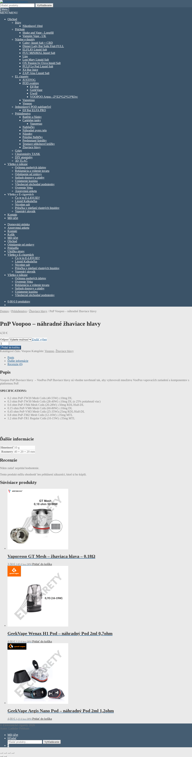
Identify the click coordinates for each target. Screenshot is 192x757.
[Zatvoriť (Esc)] (12, 752)
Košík (11, 234)
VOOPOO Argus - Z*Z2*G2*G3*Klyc (54, 96)
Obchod (12, 19)
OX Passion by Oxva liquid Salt (41, 63)
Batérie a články (32, 116)
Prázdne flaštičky (32, 137)
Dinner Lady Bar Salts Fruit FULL (43, 46)
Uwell (33, 93)
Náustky (27, 133)
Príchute (20, 29)
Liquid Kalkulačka (26, 201)
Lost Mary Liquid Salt (35, 59)
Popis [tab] (11, 357)
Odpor (4, 339)
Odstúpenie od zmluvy (28, 174)
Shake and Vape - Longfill (38, 32)
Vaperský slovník (25, 211)
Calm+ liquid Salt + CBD (37, 42)
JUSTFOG (29, 79)
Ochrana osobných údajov (30, 167)
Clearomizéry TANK (27, 154)
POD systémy (30, 83)
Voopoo (27, 103)
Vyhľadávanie (44, 5)
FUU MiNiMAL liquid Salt (38, 52)
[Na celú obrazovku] (5, 752)
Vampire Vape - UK (34, 36)
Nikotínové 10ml (32, 26)
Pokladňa (13, 248)
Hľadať (12, 738)
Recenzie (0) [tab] (15, 364)
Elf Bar (34, 86)
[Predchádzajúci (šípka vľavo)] (1, 756)
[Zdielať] (9, 752)
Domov (4, 311)
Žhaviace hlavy (31, 147)
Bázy (18, 22)
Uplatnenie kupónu (26, 181)
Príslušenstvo (23, 113)
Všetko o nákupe (18, 164)
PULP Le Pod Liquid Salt (37, 66)
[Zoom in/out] (1, 752)
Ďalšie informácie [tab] (18, 360)
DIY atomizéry (24, 157)
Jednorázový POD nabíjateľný (33, 106)
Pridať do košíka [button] (42, 564)
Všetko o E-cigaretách (21, 254)
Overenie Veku (24, 187)
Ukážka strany (16, 251)
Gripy (18, 150)
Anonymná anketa (26, 191)
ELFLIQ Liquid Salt (34, 49)
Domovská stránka (19, 224)
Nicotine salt (22, 204)
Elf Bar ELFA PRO (34, 110)
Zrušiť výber (39, 339)
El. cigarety (21, 76)
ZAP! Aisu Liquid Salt (35, 73)
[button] (9, 12)
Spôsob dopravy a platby (29, 177)
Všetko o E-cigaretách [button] (21, 194)
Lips (25, 56)
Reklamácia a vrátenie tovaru (32, 170)
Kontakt (12, 214)
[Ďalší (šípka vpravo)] (5, 756)
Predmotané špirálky (34, 140)
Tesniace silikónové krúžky (38, 143)
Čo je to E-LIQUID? (27, 197)
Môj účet (13, 218)
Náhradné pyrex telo (34, 130)
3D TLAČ (21, 160)
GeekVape (36, 90)
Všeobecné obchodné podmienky (35, 184)
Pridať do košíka (11, 347)
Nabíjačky (28, 127)
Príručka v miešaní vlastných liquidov (37, 207)
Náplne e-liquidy (25, 39)
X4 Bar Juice (30, 69)
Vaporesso (28, 100)
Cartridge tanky (31, 120)
